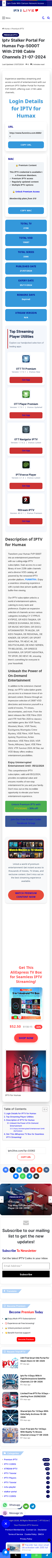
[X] (12, 1170)
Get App (26, 380)
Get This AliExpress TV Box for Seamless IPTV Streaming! (25, 1135)
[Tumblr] (26, 1170)
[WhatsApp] (23, 1176)
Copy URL (26, 144)
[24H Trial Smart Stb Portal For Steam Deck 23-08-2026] (10, 1364)
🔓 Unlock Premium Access (26, 191)
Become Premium (26, 1339)
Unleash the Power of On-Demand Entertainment (24, 1124)
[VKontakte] (46, 1170)
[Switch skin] (43, 18)
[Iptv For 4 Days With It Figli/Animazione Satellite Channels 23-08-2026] (10, 1382)
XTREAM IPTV (10, 1469)
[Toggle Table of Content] (43, 1109)
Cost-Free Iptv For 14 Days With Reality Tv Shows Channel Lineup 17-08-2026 (34, 1432)
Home (7, 28)
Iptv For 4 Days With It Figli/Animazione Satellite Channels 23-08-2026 (32, 1378)
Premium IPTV (18, 28)
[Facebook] (6, 1170)
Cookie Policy (31, 1534)
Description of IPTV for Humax (20, 1120)
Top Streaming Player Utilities (20, 1117)
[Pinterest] (33, 1170)
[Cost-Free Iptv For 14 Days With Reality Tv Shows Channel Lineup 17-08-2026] (10, 1435)
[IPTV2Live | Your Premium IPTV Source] (26, 10)
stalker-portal (10, 1491)
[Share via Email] (36, 1176)
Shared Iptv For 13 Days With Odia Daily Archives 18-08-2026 (34, 1414)
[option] (26, 1199)
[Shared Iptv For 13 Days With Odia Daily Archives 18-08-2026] (10, 1417)
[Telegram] (29, 1176)
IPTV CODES (10, 1464)
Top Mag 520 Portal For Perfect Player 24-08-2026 (25, 1206)
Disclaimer (42, 1530)
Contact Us (31, 1530)
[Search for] (48, 18)
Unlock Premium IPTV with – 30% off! (26, 806)
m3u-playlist (10, 1487)
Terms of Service (15, 1534)
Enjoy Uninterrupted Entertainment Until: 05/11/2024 (29, 1130)
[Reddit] (39, 1170)
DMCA (41, 1534)
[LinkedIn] (19, 1170)
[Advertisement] (26, 935)
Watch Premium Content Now (26, 895)
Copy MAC (26, 210)
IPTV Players (10, 1478)
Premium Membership (15, 1530)
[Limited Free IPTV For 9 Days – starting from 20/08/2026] (10, 1400)
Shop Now (26, 1038)
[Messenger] (16, 1176)
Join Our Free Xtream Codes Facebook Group (26, 821)
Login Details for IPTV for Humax (21, 1113)
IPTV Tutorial (10, 1473)
